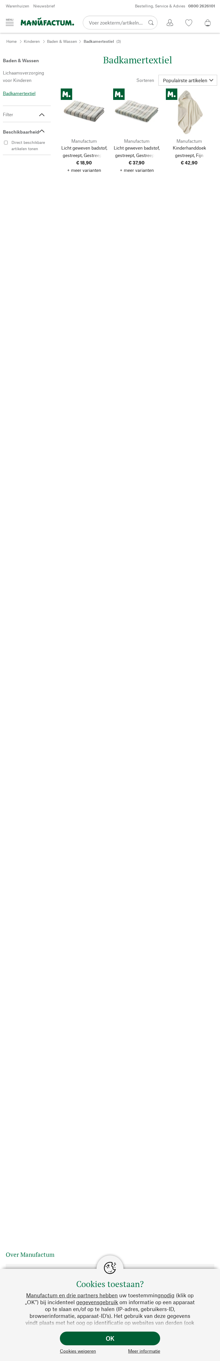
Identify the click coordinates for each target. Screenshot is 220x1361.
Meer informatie (144, 1351)
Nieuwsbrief (44, 5)
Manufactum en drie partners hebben (72, 1295)
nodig (167, 1295)
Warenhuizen (17, 5)
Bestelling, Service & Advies (175, 5)
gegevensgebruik (97, 1302)
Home (11, 41)
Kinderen (32, 41)
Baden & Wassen (62, 41)
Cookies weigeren (78, 1351)
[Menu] (10, 22)
